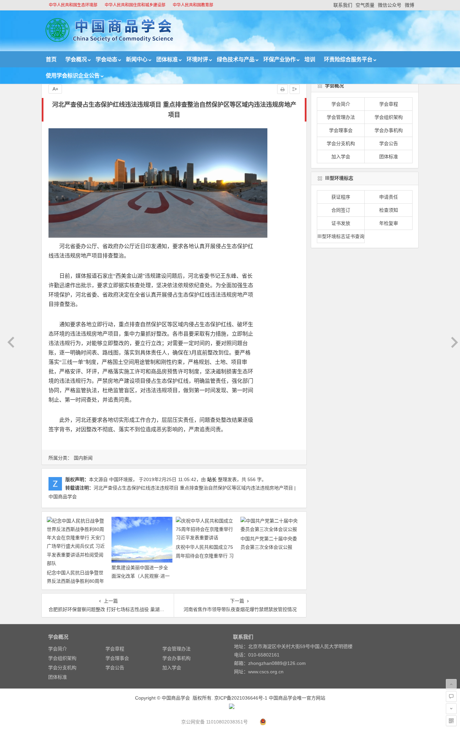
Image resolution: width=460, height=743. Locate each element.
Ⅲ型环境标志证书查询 (340, 236)
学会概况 (76, 59)
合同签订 (340, 210)
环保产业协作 (279, 59)
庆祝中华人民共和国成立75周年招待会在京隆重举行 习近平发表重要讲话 (205, 555)
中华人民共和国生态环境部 (73, 5)
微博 (409, 5)
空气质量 (365, 5)
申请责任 (388, 197)
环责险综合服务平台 (348, 59)
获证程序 (340, 197)
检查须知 (388, 210)
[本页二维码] (451, 720)
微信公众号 (389, 5)
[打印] (282, 89)
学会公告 (388, 143)
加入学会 (340, 156)
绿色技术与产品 (236, 59)
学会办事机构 (388, 130)
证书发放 (340, 223)
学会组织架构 (388, 117)
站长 (212, 479)
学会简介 (340, 104)
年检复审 (388, 223)
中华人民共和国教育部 (193, 5)
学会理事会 (341, 130)
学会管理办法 (341, 117)
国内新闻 (83, 458)
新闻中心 (136, 59)
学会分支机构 (341, 143)
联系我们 (342, 5)
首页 (51, 59)
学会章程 (388, 104)
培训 (309, 59)
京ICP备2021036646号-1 (240, 698)
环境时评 (197, 59)
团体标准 (167, 59)
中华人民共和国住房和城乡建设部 (135, 5)
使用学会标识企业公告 (73, 75)
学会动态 (106, 59)
